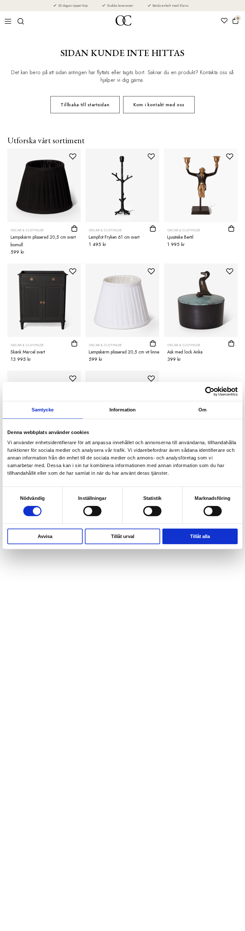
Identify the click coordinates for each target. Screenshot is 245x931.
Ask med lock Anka (185, 352)
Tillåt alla (200, 536)
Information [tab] (122, 409)
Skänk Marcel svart (28, 352)
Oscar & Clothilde (27, 230)
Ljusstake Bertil (180, 237)
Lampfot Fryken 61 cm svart (114, 237)
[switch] (92, 511)
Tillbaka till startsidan (85, 105)
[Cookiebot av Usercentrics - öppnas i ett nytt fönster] (210, 391)
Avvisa (45, 536)
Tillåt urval (122, 536)
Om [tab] (202, 409)
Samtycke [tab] (43, 409)
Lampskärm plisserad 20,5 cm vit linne (124, 352)
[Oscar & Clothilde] (123, 21)
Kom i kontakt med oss (158, 105)
